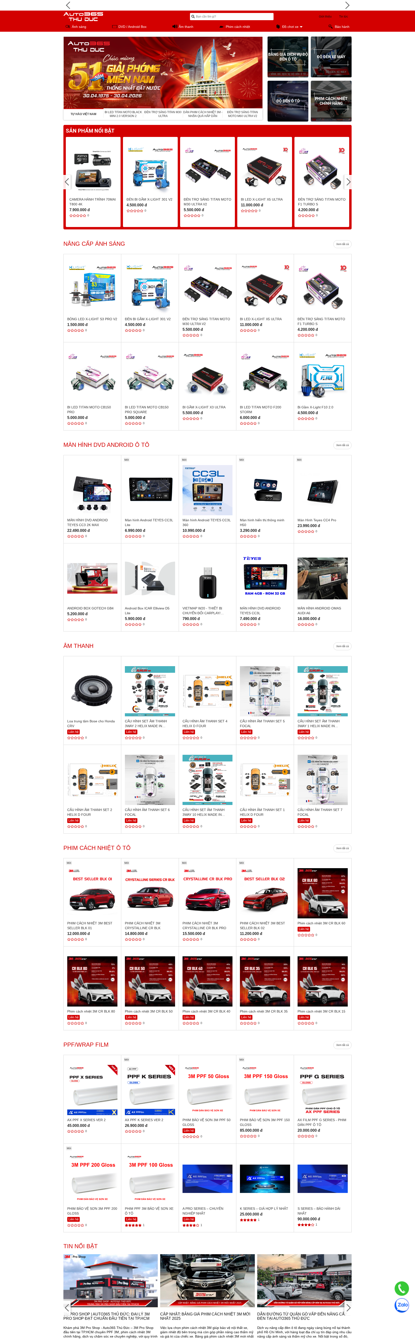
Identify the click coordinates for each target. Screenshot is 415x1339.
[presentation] (67, 72)
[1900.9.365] (402, 1288)
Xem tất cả (342, 244)
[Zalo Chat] (402, 1305)
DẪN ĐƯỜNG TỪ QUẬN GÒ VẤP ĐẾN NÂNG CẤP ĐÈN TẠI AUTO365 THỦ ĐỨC (302, 1316)
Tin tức (343, 16)
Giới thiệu (325, 16)
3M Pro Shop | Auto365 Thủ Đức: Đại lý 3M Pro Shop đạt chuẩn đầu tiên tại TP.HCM (106, 1316)
